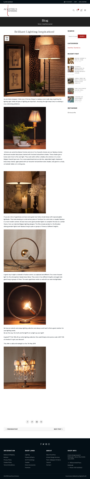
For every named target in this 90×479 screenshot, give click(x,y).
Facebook (27, 422)
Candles (27, 462)
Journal (48, 462)
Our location (82, 1)
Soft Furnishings (29, 460)
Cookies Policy (8, 462)
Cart (75, 1)
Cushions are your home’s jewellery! (79, 98)
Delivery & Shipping (9, 455)
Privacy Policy (8, 460)
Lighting (27, 455)
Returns (6, 457)
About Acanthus (51, 455)
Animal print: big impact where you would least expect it (80, 81)
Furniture (27, 467)
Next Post (57, 429)
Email (37, 422)
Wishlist (78, 9)
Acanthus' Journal (73, 48)
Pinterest (41, 422)
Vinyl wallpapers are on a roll (80, 89)
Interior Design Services (53, 457)
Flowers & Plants (30, 457)
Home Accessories (30, 465)
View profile (72, 112)
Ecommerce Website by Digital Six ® (76, 476)
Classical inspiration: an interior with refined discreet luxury (80, 70)
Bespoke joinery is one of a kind (80, 59)
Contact (48, 465)
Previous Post (12, 429)
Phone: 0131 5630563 (76, 467)
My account (68, 1)
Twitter (32, 422)
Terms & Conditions (9, 465)
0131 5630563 (9, 2)
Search (82, 36)
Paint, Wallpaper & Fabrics (53, 460)
